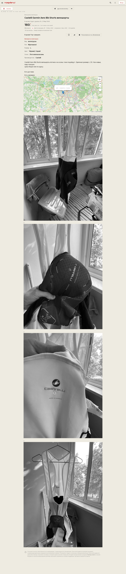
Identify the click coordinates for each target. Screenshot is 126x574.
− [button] (100, 86)
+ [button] (100, 83)
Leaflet (92, 111)
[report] (89, 34)
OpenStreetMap (98, 111)
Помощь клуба (91, 554)
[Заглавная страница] (9, 1)
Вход (121, 2)
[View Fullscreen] (100, 90)
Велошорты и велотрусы (31, 14)
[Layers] (99, 79)
